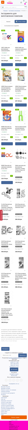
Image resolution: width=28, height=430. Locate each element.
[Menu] (2, 2)
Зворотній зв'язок (5, 410)
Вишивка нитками (5, 388)
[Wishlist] (11, 34)
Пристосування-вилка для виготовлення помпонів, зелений (20, 128)
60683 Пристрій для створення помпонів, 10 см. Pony (6, 167)
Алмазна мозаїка (5, 391)
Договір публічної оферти (7, 407)
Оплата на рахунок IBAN (7, 405)
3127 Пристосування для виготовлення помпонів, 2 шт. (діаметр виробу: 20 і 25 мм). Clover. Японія (7, 312)
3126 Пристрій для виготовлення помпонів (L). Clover (20, 242)
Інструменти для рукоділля (8, 393)
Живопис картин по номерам (8, 390)
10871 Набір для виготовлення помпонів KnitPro (5, 49)
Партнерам (4, 397)
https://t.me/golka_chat (21, 380)
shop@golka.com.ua (14, 383)
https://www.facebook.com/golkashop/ (6, 380)
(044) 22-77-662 (14, 362)
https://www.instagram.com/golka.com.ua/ (10, 380)
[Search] (3, 7)
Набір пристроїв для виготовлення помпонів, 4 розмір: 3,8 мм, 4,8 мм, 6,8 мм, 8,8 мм (20, 168)
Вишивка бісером (5, 386)
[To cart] (7, 64)
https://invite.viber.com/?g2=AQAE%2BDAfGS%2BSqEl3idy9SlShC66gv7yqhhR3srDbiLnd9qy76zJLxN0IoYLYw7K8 (17, 380)
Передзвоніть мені (14, 366)
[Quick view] (11, 31)
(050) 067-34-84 (14, 365)
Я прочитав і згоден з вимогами (14, 358)
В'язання (6, 10)
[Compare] (11, 37)
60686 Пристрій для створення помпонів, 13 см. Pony (6, 128)
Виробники (4, 413)
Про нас (3, 399)
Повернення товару (6, 403)
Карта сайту (4, 411)
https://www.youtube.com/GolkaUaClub (13, 380)
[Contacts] (21, 2)
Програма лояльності (6, 400)
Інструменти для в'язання (14, 10)
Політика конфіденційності (15, 357)
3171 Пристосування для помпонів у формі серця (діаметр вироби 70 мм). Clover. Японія (21, 276)
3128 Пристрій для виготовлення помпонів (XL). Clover (6, 242)
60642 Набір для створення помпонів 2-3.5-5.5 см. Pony (21, 49)
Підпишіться (23, 355)
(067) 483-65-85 (14, 363)
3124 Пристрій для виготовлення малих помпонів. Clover (20, 206)
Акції (2, 414)
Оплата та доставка (6, 402)
